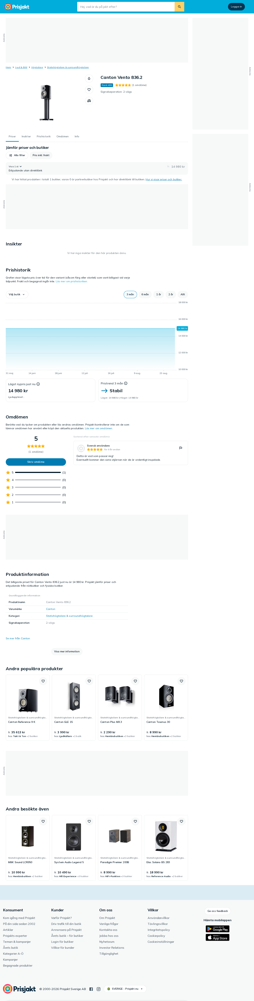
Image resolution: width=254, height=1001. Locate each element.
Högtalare (37, 67)
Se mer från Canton (18, 638)
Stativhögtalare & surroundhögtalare (68, 67)
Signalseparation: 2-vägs (116, 91)
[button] (89, 78)
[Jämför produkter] (89, 101)
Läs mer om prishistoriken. (72, 281)
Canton (50, 609)
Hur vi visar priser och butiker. (164, 179)
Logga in (236, 6)
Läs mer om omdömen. (99, 428)
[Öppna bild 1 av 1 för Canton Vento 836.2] (45, 102)
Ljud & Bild (21, 67)
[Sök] (179, 7)
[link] (130, 453)
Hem (8, 67)
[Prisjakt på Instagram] (98, 989)
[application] (97, 338)
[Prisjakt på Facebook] (91, 989)
